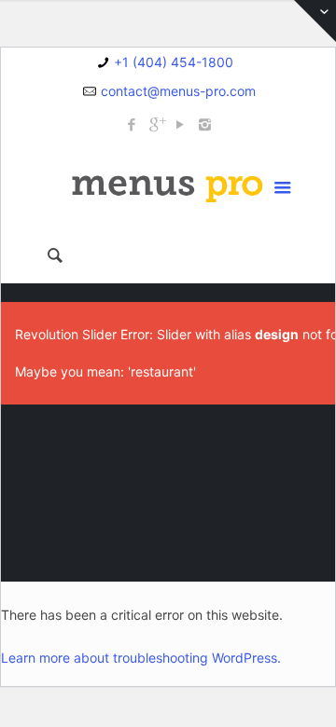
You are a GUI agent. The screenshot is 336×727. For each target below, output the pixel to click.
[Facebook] (132, 124)
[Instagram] (205, 124)
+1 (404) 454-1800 (173, 62)
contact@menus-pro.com (178, 91)
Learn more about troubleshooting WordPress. (141, 657)
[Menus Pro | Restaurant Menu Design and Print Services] (168, 185)
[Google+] (156, 124)
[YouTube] (180, 124)
